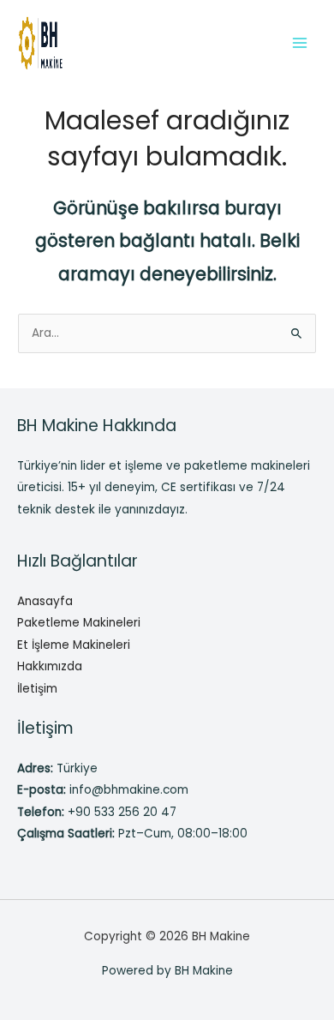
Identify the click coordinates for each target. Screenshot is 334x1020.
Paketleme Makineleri (78, 623)
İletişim (37, 689)
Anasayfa (45, 601)
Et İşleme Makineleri (73, 645)
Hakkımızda (49, 666)
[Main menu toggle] (300, 42)
